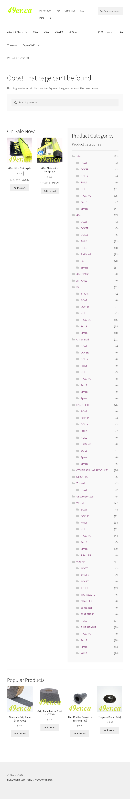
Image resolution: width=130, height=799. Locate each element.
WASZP (80, 561)
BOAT (84, 162)
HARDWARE (88, 594)
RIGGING (86, 195)
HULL (84, 189)
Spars (84, 398)
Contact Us (69, 10)
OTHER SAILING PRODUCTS (92, 470)
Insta (41, 17)
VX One (73, 32)
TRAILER (86, 555)
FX (77, 287)
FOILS (84, 182)
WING (84, 653)
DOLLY (84, 176)
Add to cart (20, 187)
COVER (85, 169)
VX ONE (80, 503)
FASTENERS (87, 614)
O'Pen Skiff (82, 339)
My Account (45, 10)
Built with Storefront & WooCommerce (29, 779)
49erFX (59, 32)
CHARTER (86, 601)
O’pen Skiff (29, 45)
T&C (82, 10)
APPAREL (81, 280)
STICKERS (82, 477)
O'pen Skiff (82, 405)
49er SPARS (82, 274)
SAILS (84, 202)
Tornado (12, 45)
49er (46, 32)
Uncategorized (84, 496)
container (86, 607)
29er (35, 32)
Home (14, 57)
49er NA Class (15, 32)
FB (50, 17)
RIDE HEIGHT (88, 627)
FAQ (58, 10)
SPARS (84, 208)
